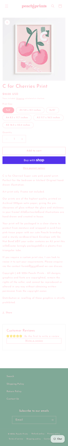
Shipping (20, 98)
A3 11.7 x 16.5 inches (48, 117)
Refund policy (38, 434)
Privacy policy (53, 434)
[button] (6, 6)
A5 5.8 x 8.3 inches (30, 110)
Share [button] (9, 312)
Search (10, 376)
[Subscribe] (52, 420)
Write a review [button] (34, 341)
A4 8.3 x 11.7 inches (17, 117)
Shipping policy (33, 439)
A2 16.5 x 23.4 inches (18, 125)
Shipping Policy (15, 384)
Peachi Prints (22, 434)
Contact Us (13, 399)
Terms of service (16, 439)
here (33, 266)
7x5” (8, 110)
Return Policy (14, 391)
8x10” (53, 110)
